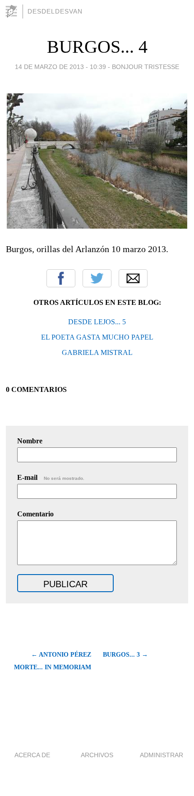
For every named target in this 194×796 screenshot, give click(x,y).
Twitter (97, 278)
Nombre (29, 441)
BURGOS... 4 (97, 47)
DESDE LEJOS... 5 (97, 322)
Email (133, 278)
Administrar (161, 755)
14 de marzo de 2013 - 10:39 (60, 66)
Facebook (60, 278)
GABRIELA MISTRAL (97, 352)
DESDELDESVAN (55, 11)
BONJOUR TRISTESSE (145, 66)
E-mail (50, 477)
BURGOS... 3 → (125, 654)
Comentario (35, 514)
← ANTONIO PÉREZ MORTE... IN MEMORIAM (52, 661)
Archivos (97, 755)
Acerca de (32, 755)
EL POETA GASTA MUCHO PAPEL (97, 337)
